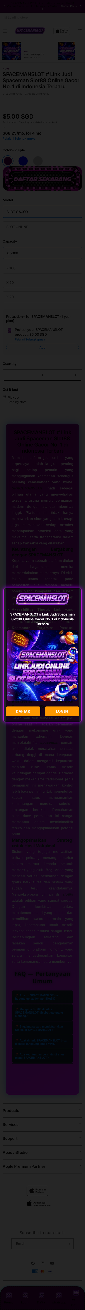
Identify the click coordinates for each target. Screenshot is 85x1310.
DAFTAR (23, 711)
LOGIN (62, 711)
